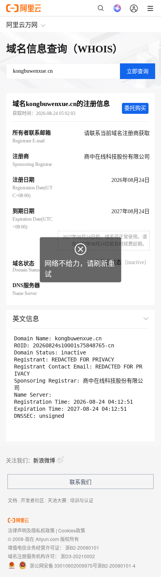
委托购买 (135, 108)
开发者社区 (32, 500)
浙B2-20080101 (82, 547)
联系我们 (80, 481)
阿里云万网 (22, 24)
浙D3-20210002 (78, 556)
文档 (12, 500)
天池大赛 (57, 500)
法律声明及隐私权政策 (31, 530)
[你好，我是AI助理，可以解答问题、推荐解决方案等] (117, 8)
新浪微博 (44, 460)
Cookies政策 (71, 530)
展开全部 (131, 318)
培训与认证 (81, 500)
